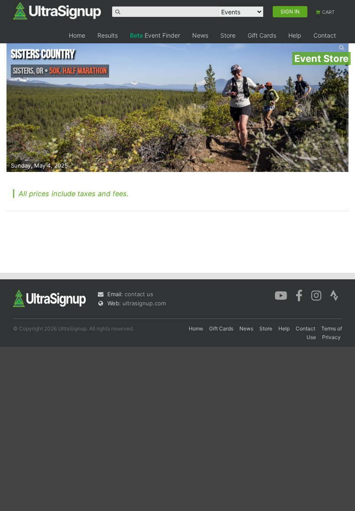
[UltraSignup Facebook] (299, 294)
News (200, 35)
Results (107, 35)
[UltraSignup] (57, 10)
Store (228, 35)
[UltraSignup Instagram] (316, 294)
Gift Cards (262, 35)
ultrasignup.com (144, 303)
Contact (324, 35)
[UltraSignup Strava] (334, 294)
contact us (139, 294)
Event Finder (155, 35)
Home (77, 35)
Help (294, 35)
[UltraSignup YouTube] (280, 294)
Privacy (331, 337)
